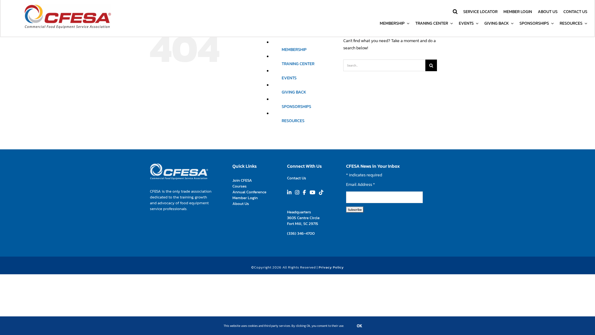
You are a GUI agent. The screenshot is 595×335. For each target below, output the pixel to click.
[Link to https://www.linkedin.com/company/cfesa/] (289, 192)
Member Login (244, 198)
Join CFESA (242, 180)
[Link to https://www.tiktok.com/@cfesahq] (321, 192)
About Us (240, 204)
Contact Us (296, 178)
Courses (239, 186)
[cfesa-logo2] (67, 6)
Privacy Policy (331, 267)
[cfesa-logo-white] (179, 165)
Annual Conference (249, 192)
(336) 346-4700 (300, 233)
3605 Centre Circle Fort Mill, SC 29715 (303, 221)
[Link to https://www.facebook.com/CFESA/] (304, 192)
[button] (455, 11)
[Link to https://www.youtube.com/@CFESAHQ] (312, 192)
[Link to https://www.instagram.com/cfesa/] (297, 192)
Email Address (360, 184)
